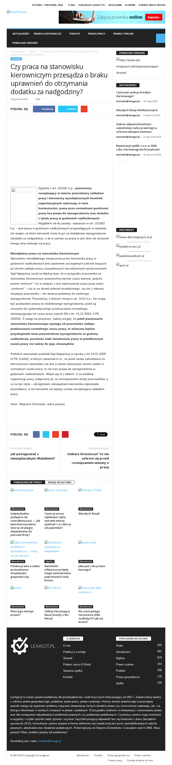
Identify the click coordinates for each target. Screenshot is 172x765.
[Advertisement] (59, 152)
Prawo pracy (115, 760)
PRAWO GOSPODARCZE (47, 33)
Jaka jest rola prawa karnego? (91, 567)
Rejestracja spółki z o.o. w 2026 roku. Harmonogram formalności (138, 147)
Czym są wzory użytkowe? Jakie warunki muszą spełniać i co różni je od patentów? (57, 521)
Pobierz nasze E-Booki (77, 664)
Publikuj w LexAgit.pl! (91, 5)
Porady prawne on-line (140, 760)
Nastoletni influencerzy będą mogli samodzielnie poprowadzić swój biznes (57, 573)
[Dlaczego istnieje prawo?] (25, 597)
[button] (160, 38)
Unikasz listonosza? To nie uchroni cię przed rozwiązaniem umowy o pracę (88, 460)
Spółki (120, 683)
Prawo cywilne (124, 664)
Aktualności (20, 33)
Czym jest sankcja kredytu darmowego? (133, 94)
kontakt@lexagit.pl (128, 101)
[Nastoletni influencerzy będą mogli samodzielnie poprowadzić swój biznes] (59, 551)
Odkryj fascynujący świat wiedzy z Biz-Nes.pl (57, 614)
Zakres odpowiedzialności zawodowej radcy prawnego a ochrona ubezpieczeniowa (136, 127)
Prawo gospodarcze (128, 677)
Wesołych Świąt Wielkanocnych (137, 110)
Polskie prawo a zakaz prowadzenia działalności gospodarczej (25, 571)
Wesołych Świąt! (89, 513)
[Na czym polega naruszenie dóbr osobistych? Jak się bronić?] (93, 597)
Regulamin (115, 5)
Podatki (120, 670)
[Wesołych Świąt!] (93, 499)
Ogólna (16, 59)
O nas (71, 5)
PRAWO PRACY (96, 33)
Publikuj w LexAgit (74, 651)
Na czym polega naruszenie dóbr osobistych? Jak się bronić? (90, 616)
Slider (119, 645)
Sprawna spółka (72, 670)
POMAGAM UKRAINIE (25, 42)
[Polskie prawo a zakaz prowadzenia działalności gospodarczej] (25, 551)
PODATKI (74, 33)
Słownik (130, 5)
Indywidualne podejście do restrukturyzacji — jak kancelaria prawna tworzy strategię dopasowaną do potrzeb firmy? (25, 524)
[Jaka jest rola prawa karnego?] (93, 551)
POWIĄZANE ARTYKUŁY (28, 482)
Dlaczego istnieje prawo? (22, 613)
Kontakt (68, 677)
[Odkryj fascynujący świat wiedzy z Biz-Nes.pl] (59, 597)
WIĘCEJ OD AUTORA (59, 482)
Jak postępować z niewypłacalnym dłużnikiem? (32, 456)
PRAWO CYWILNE (123, 33)
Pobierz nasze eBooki (152, 5)
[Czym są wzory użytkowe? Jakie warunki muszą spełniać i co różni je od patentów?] (59, 499)
